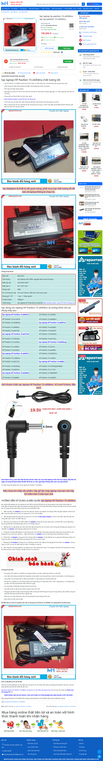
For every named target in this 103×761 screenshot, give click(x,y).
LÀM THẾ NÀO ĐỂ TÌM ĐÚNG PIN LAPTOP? (93, 209)
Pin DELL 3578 (96, 124)
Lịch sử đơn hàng (33, 747)
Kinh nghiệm (68, 8)
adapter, (33, 522)
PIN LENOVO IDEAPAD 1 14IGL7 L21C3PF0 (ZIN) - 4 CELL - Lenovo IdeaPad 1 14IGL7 (96, 170)
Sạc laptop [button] (23, 8)
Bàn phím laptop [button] (34, 8)
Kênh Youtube (86, 40)
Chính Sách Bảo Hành (59, 750)
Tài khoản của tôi (33, 743)
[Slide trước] (96, 90)
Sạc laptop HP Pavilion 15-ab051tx (15, 314)
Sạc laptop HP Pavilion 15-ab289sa (15, 373)
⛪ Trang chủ (6, 8)
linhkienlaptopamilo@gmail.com (13, 754)
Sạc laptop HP (23, 12)
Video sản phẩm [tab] (40, 73)
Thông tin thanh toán (59, 747)
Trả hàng (81, 747)
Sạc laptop (14, 12)
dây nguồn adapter (45, 517)
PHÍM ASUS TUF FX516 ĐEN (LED (84, 167)
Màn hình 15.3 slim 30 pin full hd (96, 144)
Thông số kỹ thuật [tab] (24, 73)
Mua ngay (66, 48)
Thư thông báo (32, 754)
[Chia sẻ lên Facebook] (62, 52)
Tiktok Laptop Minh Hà (89, 44)
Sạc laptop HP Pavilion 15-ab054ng (52, 342)
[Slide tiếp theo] (99, 90)
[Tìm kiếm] (83, 4)
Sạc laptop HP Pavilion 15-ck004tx (66, 706)
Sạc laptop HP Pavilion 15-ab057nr (15, 353)
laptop (12, 529)
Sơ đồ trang (82, 750)
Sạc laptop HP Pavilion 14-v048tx (52, 361)
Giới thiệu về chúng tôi (60, 743)
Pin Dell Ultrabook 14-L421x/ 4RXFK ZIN (83, 105)
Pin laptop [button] (14, 8)
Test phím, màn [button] (87, 8)
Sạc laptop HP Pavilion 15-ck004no (14, 702)
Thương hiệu (83, 754)
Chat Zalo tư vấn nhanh (89, 32)
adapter (17, 511)
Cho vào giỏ (50, 48)
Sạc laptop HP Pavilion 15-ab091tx (52, 322)
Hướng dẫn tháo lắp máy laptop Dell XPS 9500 (92, 203)
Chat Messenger (87, 36)
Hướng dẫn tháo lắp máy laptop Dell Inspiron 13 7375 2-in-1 (92, 196)
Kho (75, 8)
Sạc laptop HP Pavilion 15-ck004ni (22, 706)
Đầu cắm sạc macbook (84, 125)
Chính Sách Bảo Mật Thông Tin (62, 754)
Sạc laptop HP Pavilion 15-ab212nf (15, 334)
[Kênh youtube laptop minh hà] (88, 224)
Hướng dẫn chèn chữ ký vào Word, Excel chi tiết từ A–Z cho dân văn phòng (93, 188)
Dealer (79, 8)
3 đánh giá (56, 52)
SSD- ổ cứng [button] (46, 8)
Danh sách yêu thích (34, 750)
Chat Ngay (68, 61)
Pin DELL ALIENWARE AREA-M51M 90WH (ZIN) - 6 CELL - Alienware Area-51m (84, 146)
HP (49, 23)
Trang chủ (6, 12)
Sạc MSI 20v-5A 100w (97, 104)
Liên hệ (97, 8)
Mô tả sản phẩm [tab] (9, 73)
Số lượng (43, 44)
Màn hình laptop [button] (57, 8)
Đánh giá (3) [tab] (54, 73)
